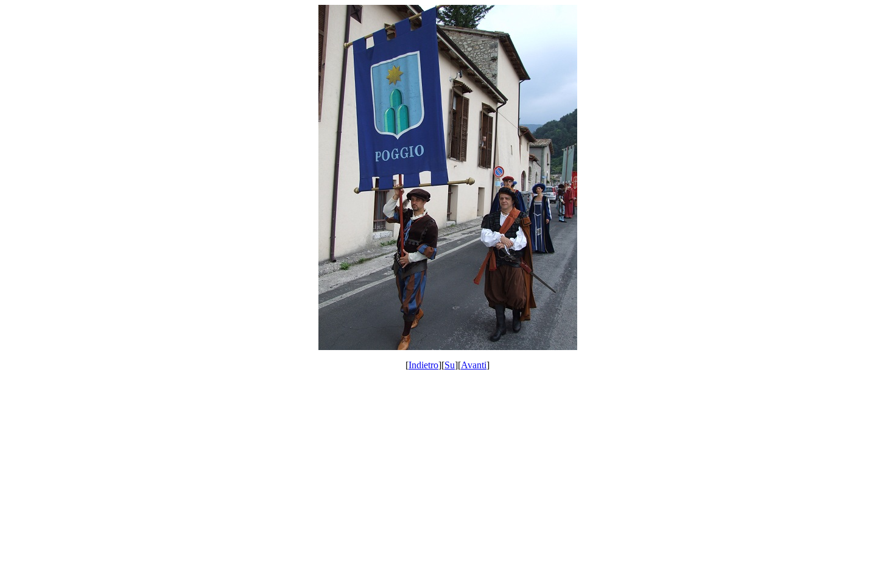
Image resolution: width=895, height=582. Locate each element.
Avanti (473, 365)
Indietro (423, 365)
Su (449, 365)
